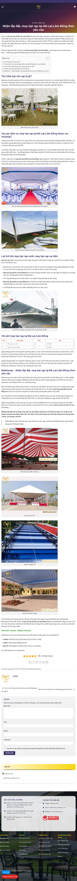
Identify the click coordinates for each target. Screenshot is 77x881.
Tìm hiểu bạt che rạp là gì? (12, 62)
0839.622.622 (9, 774)
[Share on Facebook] (33, 662)
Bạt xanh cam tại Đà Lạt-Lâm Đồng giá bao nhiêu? (56, 689)
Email (6, 731)
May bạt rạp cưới (7, 260)
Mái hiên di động (4, 846)
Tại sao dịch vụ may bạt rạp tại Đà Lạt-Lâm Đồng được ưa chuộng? (24, 64)
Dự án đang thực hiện (25, 842)
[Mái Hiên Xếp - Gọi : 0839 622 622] (38, 7)
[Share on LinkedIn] (47, 662)
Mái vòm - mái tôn (5, 850)
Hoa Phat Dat (27, 870)
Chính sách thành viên (44, 854)
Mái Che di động (4, 842)
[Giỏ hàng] (75, 7)
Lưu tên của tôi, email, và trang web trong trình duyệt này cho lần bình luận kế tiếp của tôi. (36, 748)
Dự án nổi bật (23, 846)
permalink (38, 669)
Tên (5, 722)
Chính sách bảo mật (43, 842)
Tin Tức (21, 858)
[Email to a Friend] (40, 662)
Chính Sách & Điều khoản (45, 838)
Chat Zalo (6, 872)
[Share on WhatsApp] (30, 662)
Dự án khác (22, 850)
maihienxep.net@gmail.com (11, 778)
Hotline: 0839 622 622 (10, 876)
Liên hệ (60, 856)
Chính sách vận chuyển (44, 846)
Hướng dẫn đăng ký (63, 852)
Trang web (7, 739)
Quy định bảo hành (63, 840)
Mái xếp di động (4, 838)
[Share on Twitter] (36, 662)
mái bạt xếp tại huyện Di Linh (63, 405)
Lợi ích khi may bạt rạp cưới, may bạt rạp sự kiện (19, 66)
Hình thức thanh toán (44, 850)
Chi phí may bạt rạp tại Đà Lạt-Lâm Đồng (16, 68)
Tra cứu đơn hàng (63, 848)
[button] (47, 59)
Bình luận (7, 706)
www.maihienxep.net (57, 811)
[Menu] (2, 7)
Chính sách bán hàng (63, 844)
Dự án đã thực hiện (24, 838)
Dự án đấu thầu (23, 854)
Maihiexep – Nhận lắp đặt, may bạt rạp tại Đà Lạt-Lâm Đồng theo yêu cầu (26, 71)
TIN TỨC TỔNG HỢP (38, 23)
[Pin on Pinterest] (43, 662)
